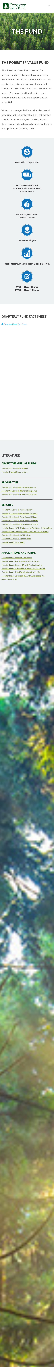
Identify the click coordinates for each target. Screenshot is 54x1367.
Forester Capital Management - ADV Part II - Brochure (25, 531)
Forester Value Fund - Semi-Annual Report (19, 513)
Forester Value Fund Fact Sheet (15, 468)
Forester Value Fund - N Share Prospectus (19, 490)
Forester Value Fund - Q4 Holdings (16, 538)
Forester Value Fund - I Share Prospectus (19, 487)
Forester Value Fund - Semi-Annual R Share (20, 524)
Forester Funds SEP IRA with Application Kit (20, 561)
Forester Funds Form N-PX (13, 542)
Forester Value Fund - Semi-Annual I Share (19, 517)
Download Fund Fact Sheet (15, 324)
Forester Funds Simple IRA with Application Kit (22, 565)
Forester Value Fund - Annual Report (17, 509)
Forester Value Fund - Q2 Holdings (16, 535)
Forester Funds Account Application (17, 557)
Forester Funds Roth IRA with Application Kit (21, 572)
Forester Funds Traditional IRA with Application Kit (23, 568)
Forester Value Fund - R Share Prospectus (19, 494)
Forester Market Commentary (15, 472)
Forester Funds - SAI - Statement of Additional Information (27, 528)
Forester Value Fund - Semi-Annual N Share (20, 520)
